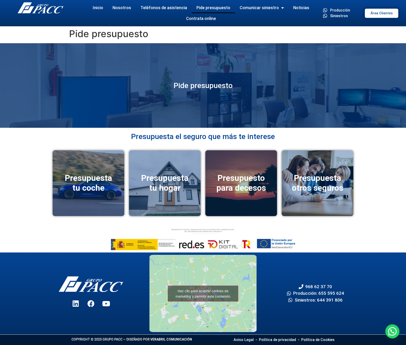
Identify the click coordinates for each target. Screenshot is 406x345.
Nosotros (122, 7)
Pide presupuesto (213, 7)
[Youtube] (106, 304)
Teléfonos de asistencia (164, 7)
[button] (392, 331)
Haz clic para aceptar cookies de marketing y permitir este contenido (203, 293)
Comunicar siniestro (259, 7)
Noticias (301, 7)
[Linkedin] (76, 304)
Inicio (98, 7)
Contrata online (201, 18)
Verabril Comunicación (171, 339)
